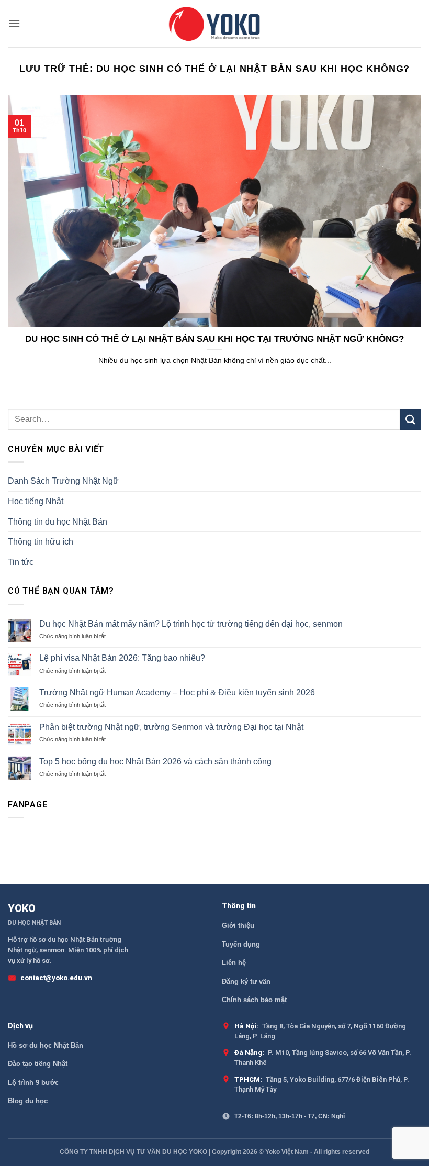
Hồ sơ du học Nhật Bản (45, 1045)
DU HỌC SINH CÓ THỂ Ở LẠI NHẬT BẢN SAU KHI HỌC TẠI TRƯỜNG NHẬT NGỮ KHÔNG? (214, 339)
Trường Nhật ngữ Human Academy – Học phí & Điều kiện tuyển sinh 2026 (177, 692)
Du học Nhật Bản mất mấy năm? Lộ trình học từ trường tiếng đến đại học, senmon (191, 623)
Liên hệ (234, 963)
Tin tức (20, 562)
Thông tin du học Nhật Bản (57, 521)
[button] (14, 23)
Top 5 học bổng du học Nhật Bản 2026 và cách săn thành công (155, 761)
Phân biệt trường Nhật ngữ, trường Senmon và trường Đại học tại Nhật (171, 727)
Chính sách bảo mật (254, 1000)
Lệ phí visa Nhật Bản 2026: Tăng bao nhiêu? (122, 657)
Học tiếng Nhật (35, 501)
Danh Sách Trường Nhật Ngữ (63, 480)
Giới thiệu (238, 925)
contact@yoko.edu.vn (56, 978)
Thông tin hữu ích (40, 541)
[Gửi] (410, 419)
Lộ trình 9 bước (33, 1082)
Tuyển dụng (241, 944)
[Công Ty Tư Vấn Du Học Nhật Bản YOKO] (214, 24)
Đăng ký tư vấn (246, 981)
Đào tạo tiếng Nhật (37, 1064)
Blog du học (28, 1101)
